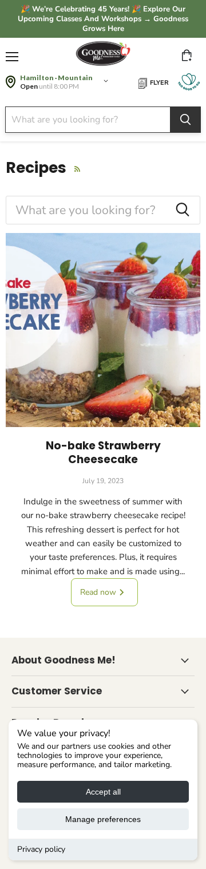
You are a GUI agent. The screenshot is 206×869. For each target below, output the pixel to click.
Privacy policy (41, 849)
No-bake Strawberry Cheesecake (103, 452)
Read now (99, 592)
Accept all (103, 791)
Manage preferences (103, 819)
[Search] (185, 119)
